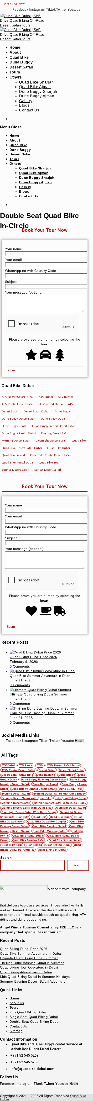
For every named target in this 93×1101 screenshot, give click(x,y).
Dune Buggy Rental (45, 784)
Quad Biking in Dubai (52, 849)
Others (15, 163)
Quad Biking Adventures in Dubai (26, 972)
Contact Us (28, 196)
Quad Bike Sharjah (35, 168)
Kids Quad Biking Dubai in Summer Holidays (35, 977)
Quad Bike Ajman (33, 173)
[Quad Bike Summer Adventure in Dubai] (42, 671)
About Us (17, 1003)
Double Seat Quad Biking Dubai (34, 1021)
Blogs (24, 191)
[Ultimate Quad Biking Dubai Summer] (40, 690)
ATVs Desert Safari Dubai (63, 765)
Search (6, 857)
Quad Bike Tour (11, 844)
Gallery (25, 187)
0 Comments (20, 666)
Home (14, 135)
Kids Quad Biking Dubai (71, 798)
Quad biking (34, 844)
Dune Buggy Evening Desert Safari (44, 779)
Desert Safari (20, 154)
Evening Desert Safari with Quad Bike (26, 798)
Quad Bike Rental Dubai (28, 835)
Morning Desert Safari (15, 802)
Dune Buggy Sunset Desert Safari (33, 788)
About (15, 140)
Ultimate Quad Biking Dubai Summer (38, 694)
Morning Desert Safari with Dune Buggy (60, 802)
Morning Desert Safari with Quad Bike (26, 807)
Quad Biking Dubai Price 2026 (33, 657)
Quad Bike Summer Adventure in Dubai (41, 676)
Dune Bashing (45, 774)
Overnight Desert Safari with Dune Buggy (29, 812)
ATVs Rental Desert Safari (18, 770)
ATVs (39, 765)
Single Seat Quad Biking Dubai (34, 1017)
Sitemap (16, 1031)
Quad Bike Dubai (61, 817)
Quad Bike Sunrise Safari (28, 840)
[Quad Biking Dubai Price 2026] (35, 652)
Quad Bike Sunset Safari (65, 840)
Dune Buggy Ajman (35, 182)
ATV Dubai (8, 765)
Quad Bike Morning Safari (49, 831)
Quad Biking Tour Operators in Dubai (29, 967)
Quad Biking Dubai (57, 844)
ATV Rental (26, 765)
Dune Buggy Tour (70, 788)
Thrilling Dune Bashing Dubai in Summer (42, 713)
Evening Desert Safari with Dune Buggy (59, 793)
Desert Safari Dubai (71, 770)
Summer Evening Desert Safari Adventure (33, 981)
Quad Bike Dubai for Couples (47, 821)
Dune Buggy (20, 150)
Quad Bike (18, 145)
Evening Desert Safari (15, 793)
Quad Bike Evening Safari (49, 826)
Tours (14, 159)
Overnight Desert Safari (70, 807)
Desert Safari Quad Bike (17, 774)
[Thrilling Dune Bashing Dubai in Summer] (44, 708)
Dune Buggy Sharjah (36, 177)
